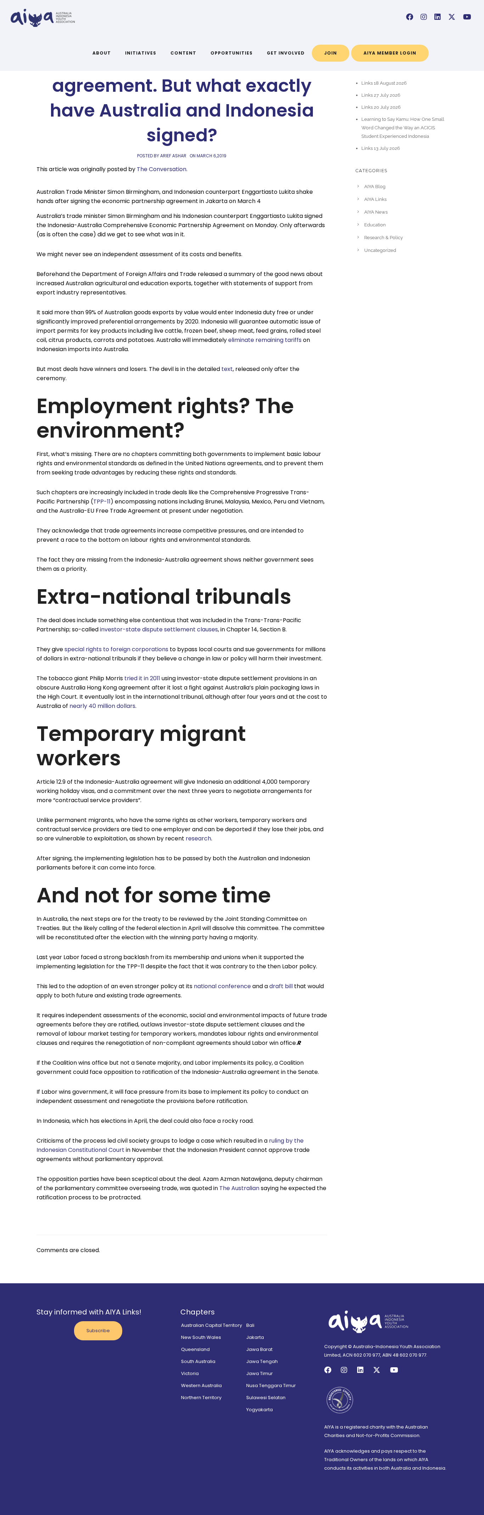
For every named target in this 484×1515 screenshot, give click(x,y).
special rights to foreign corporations (116, 649)
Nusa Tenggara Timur (271, 1385)
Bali (250, 1325)
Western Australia (201, 1385)
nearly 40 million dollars (102, 706)
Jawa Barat (259, 1349)
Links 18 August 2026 (384, 83)
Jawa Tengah (262, 1361)
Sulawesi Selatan (266, 1397)
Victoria (190, 1373)
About (101, 53)
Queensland (195, 1349)
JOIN (330, 53)
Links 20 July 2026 (381, 107)
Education (375, 224)
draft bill (281, 986)
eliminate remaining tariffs (265, 340)
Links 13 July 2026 (380, 148)
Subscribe (98, 1330)
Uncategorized (380, 250)
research (198, 838)
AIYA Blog (374, 186)
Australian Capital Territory (211, 1325)
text (227, 369)
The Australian (239, 1188)
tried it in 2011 (142, 678)
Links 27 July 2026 (380, 95)
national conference (222, 986)
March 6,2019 (211, 156)
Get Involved (286, 53)
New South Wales (201, 1337)
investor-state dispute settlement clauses (159, 629)
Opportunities (231, 53)
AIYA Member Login (390, 53)
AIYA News (376, 212)
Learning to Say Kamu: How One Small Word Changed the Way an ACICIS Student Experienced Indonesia (402, 128)
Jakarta (255, 1337)
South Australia (198, 1361)
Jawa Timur (259, 1373)
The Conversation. (162, 169)
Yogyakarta (259, 1409)
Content (183, 53)
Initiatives (140, 53)
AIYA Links (375, 199)
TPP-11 (102, 501)
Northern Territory (201, 1397)
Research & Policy (383, 237)
